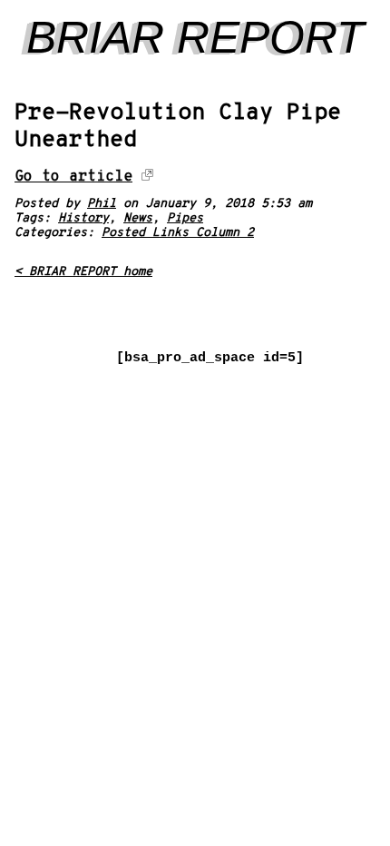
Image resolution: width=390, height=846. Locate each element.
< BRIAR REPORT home (83, 272)
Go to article (73, 176)
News (137, 218)
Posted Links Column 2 (178, 233)
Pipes (185, 218)
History (83, 218)
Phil (101, 204)
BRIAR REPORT (195, 37)
